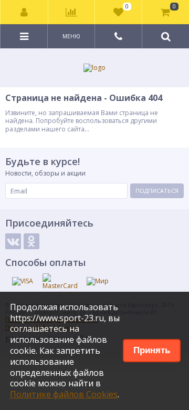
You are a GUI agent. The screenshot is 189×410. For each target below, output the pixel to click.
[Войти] (24, 12)
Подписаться (156, 190)
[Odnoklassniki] (31, 241)
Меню (71, 36)
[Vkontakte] (13, 241)
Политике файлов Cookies (64, 394)
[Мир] (97, 281)
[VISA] (22, 281)
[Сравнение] (72, 12)
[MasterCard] (60, 281)
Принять (151, 350)
